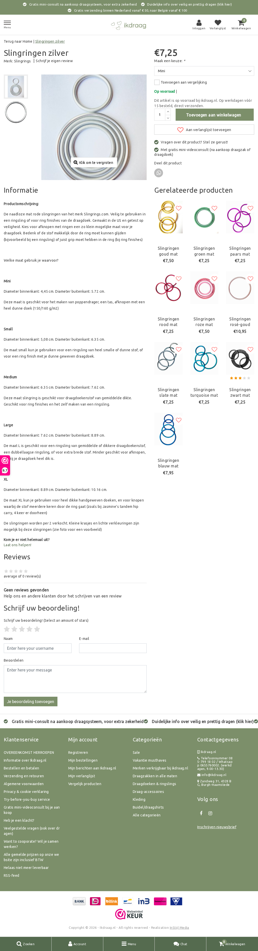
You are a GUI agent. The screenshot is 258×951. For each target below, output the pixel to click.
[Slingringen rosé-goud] (240, 287)
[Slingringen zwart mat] (240, 358)
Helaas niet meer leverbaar (26, 868)
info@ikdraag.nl (214, 775)
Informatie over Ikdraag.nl (25, 760)
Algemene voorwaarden (24, 784)
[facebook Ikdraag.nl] (201, 813)
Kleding (139, 799)
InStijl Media (179, 927)
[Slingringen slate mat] (168, 358)
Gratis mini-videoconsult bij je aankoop (32, 810)
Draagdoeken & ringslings (154, 784)
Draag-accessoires (148, 792)
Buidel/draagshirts (148, 807)
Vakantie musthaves (150, 760)
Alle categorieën (147, 815)
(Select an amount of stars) (46, 620)
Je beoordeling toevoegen (30, 701)
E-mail (84, 639)
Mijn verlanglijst (81, 776)
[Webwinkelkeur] (129, 914)
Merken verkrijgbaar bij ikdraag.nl (160, 768)
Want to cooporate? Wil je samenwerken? (31, 844)
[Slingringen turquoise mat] (204, 358)
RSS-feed (11, 875)
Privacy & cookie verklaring (26, 792)
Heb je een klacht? (19, 820)
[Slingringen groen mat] (204, 217)
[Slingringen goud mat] (168, 217)
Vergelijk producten (84, 784)
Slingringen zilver (50, 41)
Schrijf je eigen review (54, 61)
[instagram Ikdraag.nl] (210, 813)
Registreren (78, 752)
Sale (136, 752)
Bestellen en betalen (21, 768)
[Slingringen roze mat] (204, 287)
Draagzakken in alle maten (155, 776)
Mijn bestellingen (83, 760)
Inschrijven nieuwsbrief (216, 827)
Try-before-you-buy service (27, 799)
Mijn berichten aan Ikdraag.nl (92, 768)
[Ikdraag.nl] (129, 25)
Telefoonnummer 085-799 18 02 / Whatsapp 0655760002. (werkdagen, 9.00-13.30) (215, 763)
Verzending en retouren (24, 776)
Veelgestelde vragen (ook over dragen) (32, 831)
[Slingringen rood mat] (168, 287)
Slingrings (22, 61)
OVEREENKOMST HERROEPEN (29, 752)
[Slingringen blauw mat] (168, 429)
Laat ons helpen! (17, 545)
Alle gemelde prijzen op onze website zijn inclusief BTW (31, 857)
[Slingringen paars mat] (240, 217)
